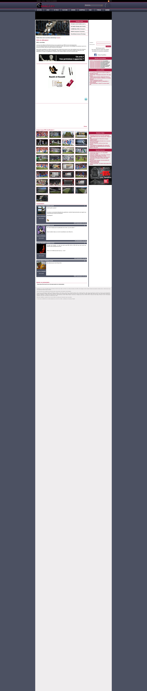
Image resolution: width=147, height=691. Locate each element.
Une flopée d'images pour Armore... (78, 26)
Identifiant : (92, 42)
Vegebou (58, 37)
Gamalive (39, 1)
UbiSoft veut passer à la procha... (78, 31)
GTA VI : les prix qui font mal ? (96, 60)
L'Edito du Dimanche (94, 162)
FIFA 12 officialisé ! (42, 40)
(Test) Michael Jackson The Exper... (78, 34)
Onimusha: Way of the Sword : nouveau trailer (100, 157)
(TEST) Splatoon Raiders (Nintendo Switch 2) (99, 76)
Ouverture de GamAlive (95, 62)
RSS (111, 1)
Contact (43, 1)
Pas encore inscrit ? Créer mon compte (100, 49)
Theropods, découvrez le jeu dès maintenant (99, 135)
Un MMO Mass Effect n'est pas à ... (78, 29)
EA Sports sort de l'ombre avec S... (78, 23)
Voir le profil (41, 218)
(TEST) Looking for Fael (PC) (96, 80)
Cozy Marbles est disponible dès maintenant (99, 145)
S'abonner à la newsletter (51, 1)
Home (85, 126)
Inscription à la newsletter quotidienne (100, 51)
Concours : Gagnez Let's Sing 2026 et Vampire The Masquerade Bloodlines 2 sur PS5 (100, 155)
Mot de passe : (92, 44)
